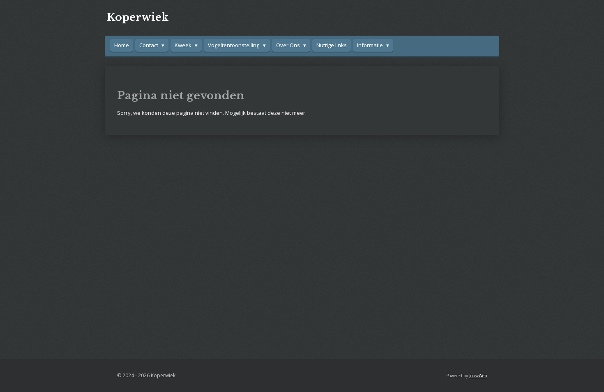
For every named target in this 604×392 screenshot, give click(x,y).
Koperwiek (137, 17)
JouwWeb (478, 375)
